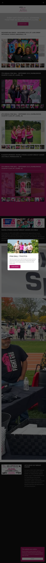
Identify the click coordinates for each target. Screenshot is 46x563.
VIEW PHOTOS (15, 266)
